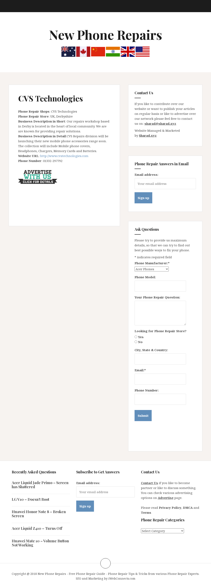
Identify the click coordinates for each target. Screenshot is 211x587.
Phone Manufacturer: (152, 263)
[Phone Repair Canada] (83, 51)
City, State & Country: (151, 350)
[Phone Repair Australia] (68, 51)
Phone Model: (145, 277)
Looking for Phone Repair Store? (160, 331)
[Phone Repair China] (98, 51)
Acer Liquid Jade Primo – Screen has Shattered (40, 484)
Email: (140, 370)
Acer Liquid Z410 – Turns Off (37, 528)
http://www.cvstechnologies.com (64, 156)
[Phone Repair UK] (128, 51)
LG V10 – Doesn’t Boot (30, 499)
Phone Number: (147, 390)
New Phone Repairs (105, 34)
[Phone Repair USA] (143, 51)
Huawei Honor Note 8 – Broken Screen (39, 513)
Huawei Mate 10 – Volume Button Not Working (40, 542)
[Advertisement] (93, 195)
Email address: (146, 174)
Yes (141, 337)
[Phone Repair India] (113, 51)
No (140, 342)
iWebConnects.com (121, 578)
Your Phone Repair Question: (157, 297)
